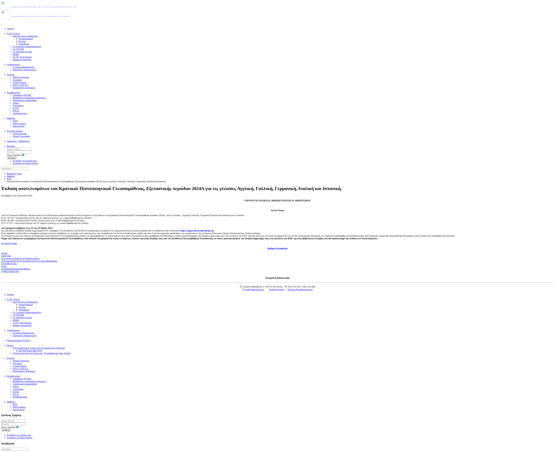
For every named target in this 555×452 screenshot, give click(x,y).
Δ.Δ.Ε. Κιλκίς (13, 33)
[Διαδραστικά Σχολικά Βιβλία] (15, 269)
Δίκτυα (10, 345)
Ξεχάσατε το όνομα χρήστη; (25, 163)
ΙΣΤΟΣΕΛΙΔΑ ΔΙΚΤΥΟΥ (30, 350)
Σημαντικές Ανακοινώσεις (25, 69)
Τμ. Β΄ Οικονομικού (22, 57)
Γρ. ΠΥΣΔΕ (18, 49)
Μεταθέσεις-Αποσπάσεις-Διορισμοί (29, 98)
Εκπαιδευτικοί (13, 92)
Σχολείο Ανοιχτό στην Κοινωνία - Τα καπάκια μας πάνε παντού (42, 353)
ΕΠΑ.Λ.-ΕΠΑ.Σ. (21, 85)
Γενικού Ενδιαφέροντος (24, 67)
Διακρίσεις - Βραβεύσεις (18, 141)
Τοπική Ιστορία (20, 133)
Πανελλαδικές (19, 123)
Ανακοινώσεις (13, 64)
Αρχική (10, 28)
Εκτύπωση (6, 243)
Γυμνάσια (17, 80)
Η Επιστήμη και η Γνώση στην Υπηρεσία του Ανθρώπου (39, 348)
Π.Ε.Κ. (16, 111)
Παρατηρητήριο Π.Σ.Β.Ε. (18, 340)
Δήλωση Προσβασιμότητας (300, 289)
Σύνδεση (11, 146)
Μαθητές (11, 118)
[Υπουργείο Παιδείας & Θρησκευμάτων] (20, 258)
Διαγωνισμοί (18, 126)
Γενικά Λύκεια (19, 82)
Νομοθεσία (23, 44)
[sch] (4, 266)
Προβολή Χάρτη (276, 289)
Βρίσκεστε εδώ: (14, 173)
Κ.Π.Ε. (16, 108)
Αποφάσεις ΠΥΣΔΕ (22, 95)
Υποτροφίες (18, 105)
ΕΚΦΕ (16, 54)
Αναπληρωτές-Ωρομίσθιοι (25, 100)
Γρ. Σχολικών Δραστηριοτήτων (27, 46)
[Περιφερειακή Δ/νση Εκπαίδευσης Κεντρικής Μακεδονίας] (29, 261)
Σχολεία (10, 74)
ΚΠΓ (15, 121)
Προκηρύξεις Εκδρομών (24, 87)
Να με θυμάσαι (14, 155)
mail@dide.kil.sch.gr (254, 289)
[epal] (4, 253)
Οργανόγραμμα (25, 38)
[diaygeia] (6, 256)
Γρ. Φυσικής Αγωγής (22, 52)
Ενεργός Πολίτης (15, 131)
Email (14, 243)
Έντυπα (21, 41)
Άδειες (16, 103)
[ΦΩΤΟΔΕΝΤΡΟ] (10, 271)
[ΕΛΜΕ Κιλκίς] (9, 263)
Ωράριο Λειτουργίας (22, 59)
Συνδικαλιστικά (20, 113)
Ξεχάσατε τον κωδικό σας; (25, 160)
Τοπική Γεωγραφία (21, 136)
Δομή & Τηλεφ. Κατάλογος (25, 36)
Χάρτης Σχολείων (21, 77)
